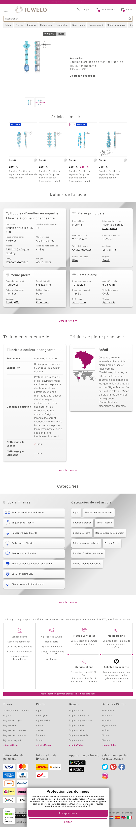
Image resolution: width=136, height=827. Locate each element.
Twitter (105, 767)
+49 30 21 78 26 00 (86, 681)
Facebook (121, 767)
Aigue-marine (43, 720)
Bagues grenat (77, 740)
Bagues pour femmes (14, 730)
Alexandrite (108, 710)
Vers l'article (66, 321)
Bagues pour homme (14, 735)
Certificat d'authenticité (19, 646)
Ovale (105, 294)
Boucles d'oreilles (82, 522)
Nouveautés (78, 25)
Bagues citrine (76, 730)
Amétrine (106, 720)
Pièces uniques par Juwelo (87, 563)
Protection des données (25, 812)
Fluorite (77, 225)
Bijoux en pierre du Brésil (86, 543)
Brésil (106, 260)
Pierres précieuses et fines (99, 512)
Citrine (39, 730)
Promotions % (96, 25)
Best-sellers (62, 25)
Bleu (75, 260)
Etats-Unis (42, 303)
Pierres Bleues (112, 543)
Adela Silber (43, 262)
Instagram (105, 776)
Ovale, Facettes (82, 250)
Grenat (39, 740)
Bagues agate (76, 710)
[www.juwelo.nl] (110, 817)
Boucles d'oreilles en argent (109, 533)
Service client (84, 667)
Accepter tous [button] (68, 813)
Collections (46, 25)
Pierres (19, 25)
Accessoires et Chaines (16, 710)
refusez (57, 801)
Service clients (19, 636)
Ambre (39, 725)
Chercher (130, 18)
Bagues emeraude (78, 735)
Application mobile (52, 646)
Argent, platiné (45, 241)
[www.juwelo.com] (123, 817)
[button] (5, 9)
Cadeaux (31, 25)
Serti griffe (109, 250)
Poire (39, 294)
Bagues (7, 715)
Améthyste (107, 715)
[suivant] (129, 153)
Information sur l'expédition (19, 658)
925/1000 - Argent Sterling (17, 251)
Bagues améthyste (79, 715)
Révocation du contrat (17, 815)
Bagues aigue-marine (80, 720)
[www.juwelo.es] (117, 817)
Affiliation (51, 659)
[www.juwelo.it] (129, 817)
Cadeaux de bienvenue (19, 651)
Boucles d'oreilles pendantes (88, 553)
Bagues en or (10, 725)
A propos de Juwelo (51, 636)
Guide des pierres (116, 25)
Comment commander (19, 641)
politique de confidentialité (74, 806)
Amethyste (42, 715)
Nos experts (51, 641)
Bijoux (8, 25)
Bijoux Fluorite (104, 522)
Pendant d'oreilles (17, 262)
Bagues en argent (12, 720)
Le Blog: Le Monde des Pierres (51, 653)
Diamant (40, 735)
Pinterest (113, 767)
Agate (39, 710)
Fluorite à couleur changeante (113, 227)
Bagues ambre (76, 725)
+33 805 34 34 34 (86, 678)
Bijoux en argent (81, 533)
